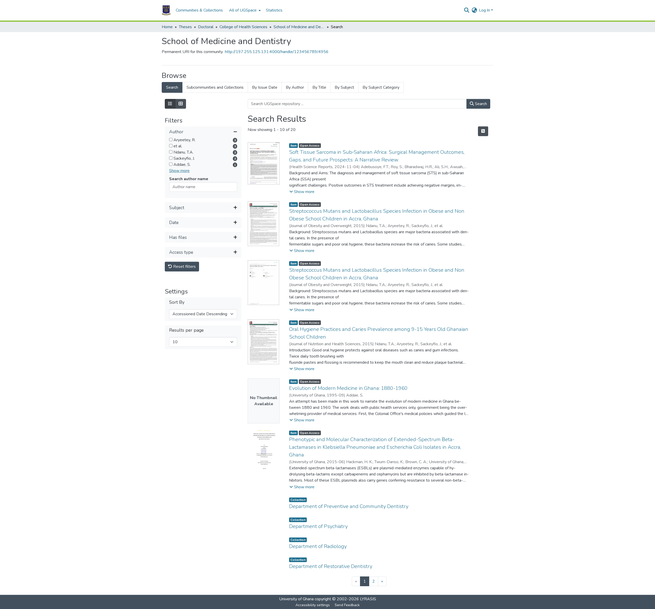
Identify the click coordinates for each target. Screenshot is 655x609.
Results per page (186, 330)
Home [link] (167, 27)
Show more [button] (179, 171)
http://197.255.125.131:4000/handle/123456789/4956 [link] (277, 52)
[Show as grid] (180, 104)
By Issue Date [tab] (264, 87)
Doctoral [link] (205, 27)
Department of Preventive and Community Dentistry (348, 506)
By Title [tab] (319, 87)
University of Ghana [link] (296, 599)
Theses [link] (185, 27)
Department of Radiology (318, 546)
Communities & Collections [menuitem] (199, 10)
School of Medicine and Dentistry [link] (299, 27)
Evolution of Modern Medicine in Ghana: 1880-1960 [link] (348, 388)
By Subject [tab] (344, 87)
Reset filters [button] (184, 266)
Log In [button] (485, 10)
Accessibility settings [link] (313, 605)
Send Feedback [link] (347, 605)
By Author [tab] (295, 87)
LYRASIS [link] (368, 599)
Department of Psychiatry (318, 526)
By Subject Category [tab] (381, 87)
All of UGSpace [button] (243, 10)
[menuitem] (244, 10)
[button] (166, 10)
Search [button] (480, 104)
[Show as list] (170, 104)
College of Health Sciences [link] (243, 27)
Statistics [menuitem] (274, 10)
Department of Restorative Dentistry (330, 566)
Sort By (176, 302)
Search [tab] (172, 87)
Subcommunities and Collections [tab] (215, 87)
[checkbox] (170, 139)
